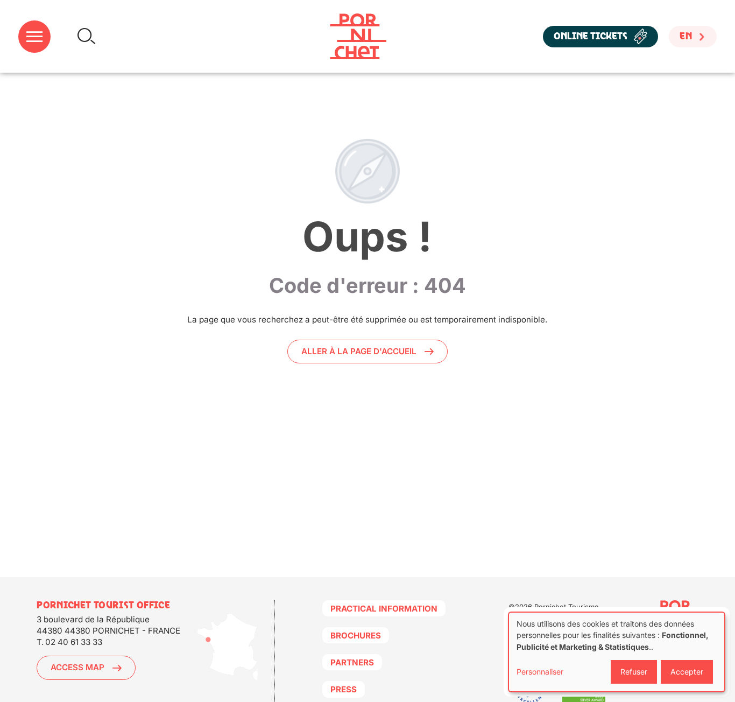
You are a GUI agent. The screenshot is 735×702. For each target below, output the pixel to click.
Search (86, 36)
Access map (77, 667)
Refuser (633, 671)
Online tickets (590, 36)
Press (343, 689)
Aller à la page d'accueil (358, 351)
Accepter (686, 671)
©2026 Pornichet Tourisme (553, 606)
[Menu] (34, 36)
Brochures (355, 635)
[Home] (358, 36)
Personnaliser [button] (540, 671)
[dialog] (616, 652)
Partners (352, 662)
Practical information (383, 608)
